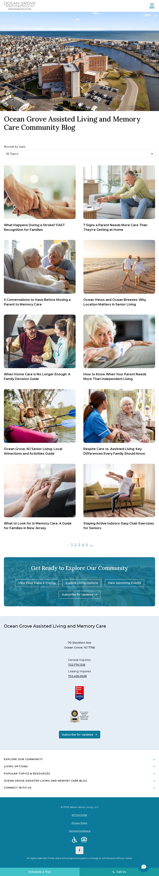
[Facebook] (79, 850)
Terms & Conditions (79, 830)
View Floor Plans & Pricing (36, 583)
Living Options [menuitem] (16, 766)
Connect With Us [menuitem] (17, 787)
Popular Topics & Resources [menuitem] (27, 773)
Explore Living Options (82, 583)
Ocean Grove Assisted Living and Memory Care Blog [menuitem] (45, 780)
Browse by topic (15, 146)
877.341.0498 (79, 815)
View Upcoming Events (124, 583)
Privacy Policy (79, 822)
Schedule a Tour (40, 871)
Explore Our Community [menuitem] (23, 759)
